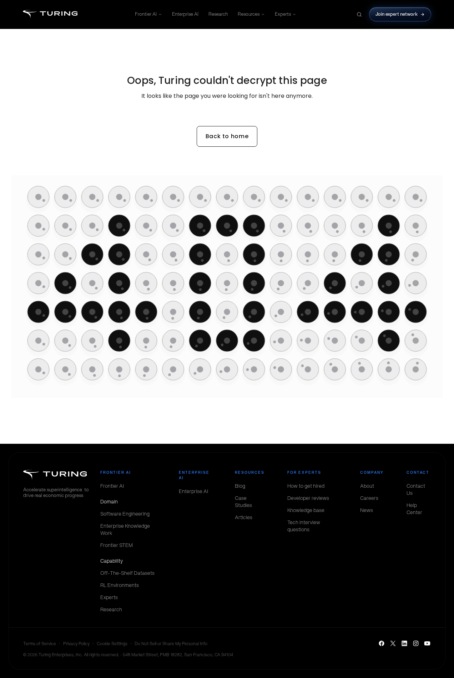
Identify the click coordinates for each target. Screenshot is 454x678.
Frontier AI (146, 14)
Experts (283, 14)
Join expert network (396, 14)
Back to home (227, 136)
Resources (248, 14)
